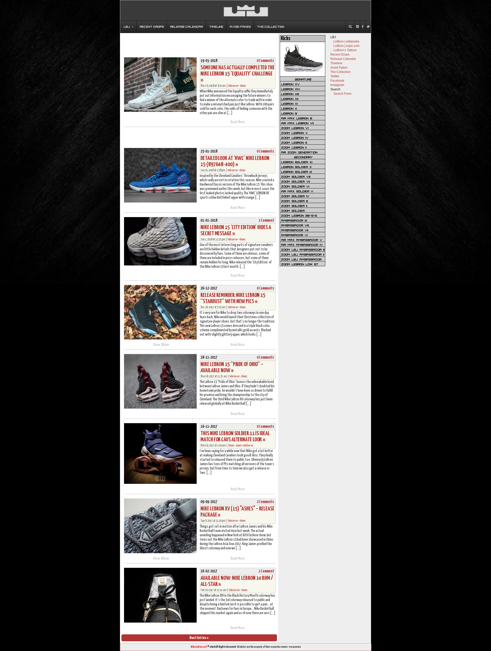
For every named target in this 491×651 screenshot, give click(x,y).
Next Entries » (199, 638)
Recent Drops (340, 54)
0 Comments (265, 61)
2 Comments (265, 502)
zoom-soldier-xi (244, 445)
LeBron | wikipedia (346, 41)
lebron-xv (233, 86)
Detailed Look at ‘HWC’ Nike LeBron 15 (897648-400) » (234, 161)
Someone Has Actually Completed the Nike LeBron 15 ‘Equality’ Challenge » (237, 74)
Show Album (161, 345)
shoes (243, 86)
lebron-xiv (234, 590)
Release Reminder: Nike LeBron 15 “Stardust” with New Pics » (232, 298)
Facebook (337, 80)
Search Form (342, 93)
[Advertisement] (199, 42)
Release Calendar (343, 59)
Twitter (334, 76)
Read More (238, 122)
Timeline (336, 63)
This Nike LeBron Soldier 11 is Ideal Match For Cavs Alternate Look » (235, 437)
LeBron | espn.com (346, 46)
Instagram (337, 85)
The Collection (340, 72)
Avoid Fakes (339, 67)
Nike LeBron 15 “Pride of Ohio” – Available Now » (231, 367)
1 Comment (266, 220)
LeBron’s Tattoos (345, 50)
